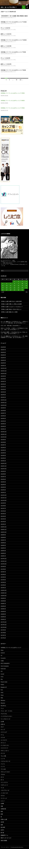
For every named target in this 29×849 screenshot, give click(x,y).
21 (10, 287)
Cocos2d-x (3, 658)
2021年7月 (3, 508)
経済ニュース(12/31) (6, 34)
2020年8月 (3, 537)
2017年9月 (3, 630)
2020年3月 (3, 550)
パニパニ (3, 763)
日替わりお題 (4, 819)
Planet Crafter (4, 682)
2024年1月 (3, 429)
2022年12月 (3, 463)
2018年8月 (3, 600)
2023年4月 (3, 452)
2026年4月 (3, 357)
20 (6, 287)
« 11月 (2, 292)
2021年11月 (3, 497)
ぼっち (2, 779)
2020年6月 (3, 542)
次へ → (21, 79)
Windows (3, 700)
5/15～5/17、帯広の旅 (6, 325)
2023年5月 (3, 450)
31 (22, 290)
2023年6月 (3, 447)
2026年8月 (3, 347)
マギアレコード (4, 785)
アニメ (2, 708)
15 (14, 285)
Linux (2, 676)
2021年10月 (3, 500)
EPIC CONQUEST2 (5, 663)
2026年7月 (3, 349)
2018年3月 (3, 614)
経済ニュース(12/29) (6, 64)
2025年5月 (3, 386)
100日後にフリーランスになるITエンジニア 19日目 (13, 93)
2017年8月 (3, 632)
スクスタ (3, 737)
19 (2, 287)
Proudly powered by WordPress (17, 847)
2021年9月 (3, 503)
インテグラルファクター (6, 716)
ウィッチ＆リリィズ (5, 719)
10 (16, 79)
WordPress (3, 705)
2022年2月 (3, 489)
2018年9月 (3, 598)
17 (22, 285)
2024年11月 (3, 402)
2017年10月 (3, 627)
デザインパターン (5, 750)
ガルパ (2, 726)
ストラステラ (4, 740)
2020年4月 (3, 548)
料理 (2, 814)
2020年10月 (3, 532)
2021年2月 (3, 521)
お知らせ (3, 724)
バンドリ (3, 766)
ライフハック (4, 798)
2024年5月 (3, 418)
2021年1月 (3, 524)
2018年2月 (3, 616)
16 (18, 285)
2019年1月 (3, 587)
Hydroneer (3, 668)
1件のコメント (13, 17)
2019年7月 (3, 571)
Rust (2, 689)
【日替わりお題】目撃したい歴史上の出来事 (11, 304)
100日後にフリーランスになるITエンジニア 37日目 (13, 108)
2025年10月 (3, 373)
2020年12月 (3, 526)
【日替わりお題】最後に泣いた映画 (9, 312)
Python (2, 684)
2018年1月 (3, 619)
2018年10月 (3, 595)
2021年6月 (3, 511)
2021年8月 (3, 505)
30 (18, 290)
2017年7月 (3, 635)
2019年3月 (3, 582)
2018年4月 (3, 611)
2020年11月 (3, 529)
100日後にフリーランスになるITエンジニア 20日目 (13, 100)
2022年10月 (3, 468)
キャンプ (3, 729)
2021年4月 (3, 516)
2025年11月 (3, 370)
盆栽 (2, 824)
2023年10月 (3, 437)
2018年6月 (3, 606)
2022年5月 (3, 482)
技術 (2, 811)
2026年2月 (3, 363)
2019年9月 (3, 566)
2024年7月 (3, 413)
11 (26, 283)
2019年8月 (3, 569)
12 (2, 285)
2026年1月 (3, 365)
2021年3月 (3, 519)
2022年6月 (3, 479)
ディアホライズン (5, 745)
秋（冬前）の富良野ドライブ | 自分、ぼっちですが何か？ (14, 336)
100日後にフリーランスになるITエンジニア (11, 647)
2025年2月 (3, 394)
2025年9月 (3, 376)
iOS (1, 671)
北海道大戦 (3, 808)
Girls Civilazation (5, 666)
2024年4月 (3, 421)
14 (10, 285)
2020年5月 (3, 545)
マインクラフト (4, 782)
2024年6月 (3, 415)
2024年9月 (3, 407)
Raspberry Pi (4, 687)
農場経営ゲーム (4, 835)
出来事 (2, 803)
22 (14, 287)
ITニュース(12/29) (5, 58)
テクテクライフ (4, 748)
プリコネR (3, 769)
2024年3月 (3, 423)
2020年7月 (3, 540)
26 (2, 290)
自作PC (2, 830)
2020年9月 (3, 534)
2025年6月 (3, 384)
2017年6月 (3, 638)
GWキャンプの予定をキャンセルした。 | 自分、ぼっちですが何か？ (14, 329)
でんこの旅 (3, 756)
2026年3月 (3, 360)
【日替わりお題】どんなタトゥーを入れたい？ (12, 306)
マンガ (2, 787)
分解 (2, 806)
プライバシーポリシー (5, 847)
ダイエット (3, 742)
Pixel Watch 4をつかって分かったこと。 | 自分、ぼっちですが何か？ (14, 333)
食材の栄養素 (4, 840)
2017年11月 (3, 624)
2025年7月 (3, 381)
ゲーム (2, 734)
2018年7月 (3, 603)
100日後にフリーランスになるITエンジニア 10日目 (14, 40)
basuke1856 (15, 325)
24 (22, 287)
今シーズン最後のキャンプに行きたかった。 (11, 321)
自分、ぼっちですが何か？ (9, 7)
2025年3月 (3, 392)
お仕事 (2, 721)
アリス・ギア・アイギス (6, 711)
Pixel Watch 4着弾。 (5, 332)
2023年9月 (3, 439)
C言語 (2, 660)
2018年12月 (3, 590)
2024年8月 (3, 410)
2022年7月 (3, 476)
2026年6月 (3, 352)
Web (2, 697)
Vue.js (2, 695)
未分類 (2, 822)
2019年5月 (3, 577)
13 (6, 285)
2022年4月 (3, 484)
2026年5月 (3, 355)
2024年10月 (3, 405)
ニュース (3, 758)
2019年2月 (3, 585)
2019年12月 (3, 558)
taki (9, 17)
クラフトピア (4, 732)
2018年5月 (3, 608)
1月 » (27, 292)
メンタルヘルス (4, 793)
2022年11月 (3, 466)
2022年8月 (3, 474)
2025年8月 (3, 378)
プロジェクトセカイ (5, 771)
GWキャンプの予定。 (6, 328)
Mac (2, 679)
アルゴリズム (4, 713)
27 (6, 290)
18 (26, 285)
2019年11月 (3, 561)
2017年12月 (3, 622)
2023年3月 (3, 455)
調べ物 (2, 832)
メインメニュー (27, 7)
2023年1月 (3, 460)
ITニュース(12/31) (5, 28)
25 (26, 287)
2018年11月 (3, 593)
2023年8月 (3, 442)
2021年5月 (3, 513)
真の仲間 (3, 827)
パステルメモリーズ (5, 761)
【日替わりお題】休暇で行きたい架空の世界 (11, 301)
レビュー (3, 800)
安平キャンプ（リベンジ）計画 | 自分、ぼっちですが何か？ (14, 322)
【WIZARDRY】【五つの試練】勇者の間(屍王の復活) (14, 16)
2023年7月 (3, 445)
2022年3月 (3, 487)
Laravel (2, 674)
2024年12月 (3, 400)
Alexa (2, 650)
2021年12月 (3, 495)
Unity (2, 692)
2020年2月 (3, 553)
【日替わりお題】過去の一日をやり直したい (11, 309)
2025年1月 (3, 397)
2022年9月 (3, 471)
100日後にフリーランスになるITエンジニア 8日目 (13, 70)
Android (3, 652)
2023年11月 (3, 434)
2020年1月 (3, 556)
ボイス (2, 777)
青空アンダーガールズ (6, 837)
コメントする (13, 29)
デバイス (3, 753)
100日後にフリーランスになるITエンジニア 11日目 (14, 22)
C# (1, 655)
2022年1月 (3, 492)
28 (10, 290)
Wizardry (3, 703)
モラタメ (3, 795)
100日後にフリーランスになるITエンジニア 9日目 (13, 52)
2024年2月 (3, 426)
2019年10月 (3, 563)
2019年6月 (3, 574)
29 (14, 290)
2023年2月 (3, 458)
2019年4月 (3, 579)
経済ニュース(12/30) (6, 46)
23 (18, 287)
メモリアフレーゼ (5, 790)
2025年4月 (3, 389)
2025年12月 (3, 368)
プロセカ (3, 774)
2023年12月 (3, 431)
